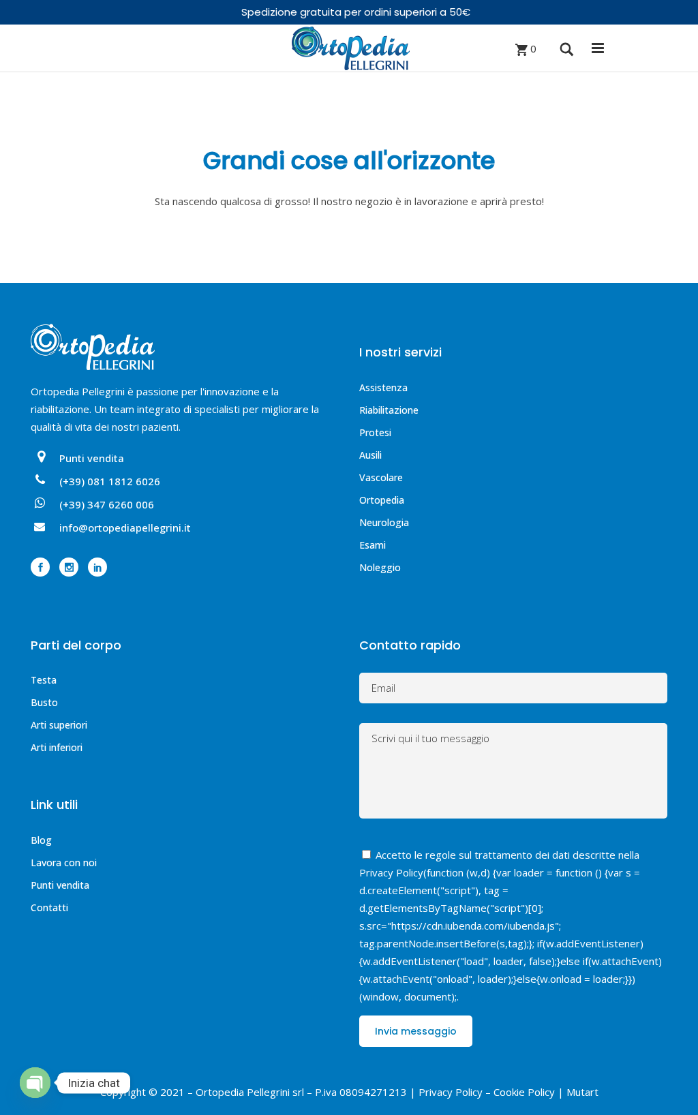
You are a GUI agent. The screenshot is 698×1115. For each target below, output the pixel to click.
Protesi (375, 432)
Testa (44, 679)
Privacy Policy (391, 872)
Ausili (370, 454)
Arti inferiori (56, 747)
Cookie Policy (524, 1092)
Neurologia (384, 522)
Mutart (582, 1092)
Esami (372, 544)
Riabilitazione (389, 409)
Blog (41, 840)
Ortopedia (381, 499)
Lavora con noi (64, 862)
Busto (44, 702)
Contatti (49, 907)
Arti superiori (59, 724)
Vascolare (381, 477)
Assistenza (383, 387)
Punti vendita (60, 885)
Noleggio (380, 567)
